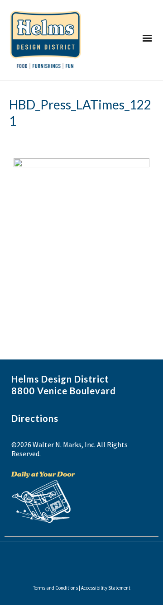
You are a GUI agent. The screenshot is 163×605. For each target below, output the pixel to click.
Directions (34, 418)
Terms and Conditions (55, 588)
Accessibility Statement (105, 588)
